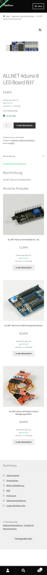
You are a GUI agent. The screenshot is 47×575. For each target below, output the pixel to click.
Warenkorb (36, 568)
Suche (23, 570)
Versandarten (12, 480)
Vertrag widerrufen (23, 538)
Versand (9, 103)
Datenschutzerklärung (16, 500)
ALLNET (11, 143)
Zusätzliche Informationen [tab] (14, 163)
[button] (40, 30)
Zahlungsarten (12, 475)
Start (8, 16)
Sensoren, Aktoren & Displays (23, 16)
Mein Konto (8, 570)
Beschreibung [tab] (9, 156)
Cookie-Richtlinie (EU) (15, 505)
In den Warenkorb (25, 125)
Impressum (11, 495)
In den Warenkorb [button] (23, 267)
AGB (8, 490)
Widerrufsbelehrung (15, 485)
